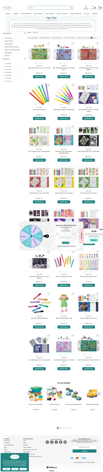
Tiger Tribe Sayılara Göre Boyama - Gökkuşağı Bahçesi (64, 152)
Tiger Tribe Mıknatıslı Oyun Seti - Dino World (89, 360)
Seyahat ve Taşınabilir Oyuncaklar (12, 49)
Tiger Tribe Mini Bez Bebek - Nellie (63, 318)
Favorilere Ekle (48, 43)
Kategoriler (7, 33)
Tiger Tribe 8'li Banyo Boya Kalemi (64, 276)
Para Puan (25, 445)
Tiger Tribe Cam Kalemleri (39, 109)
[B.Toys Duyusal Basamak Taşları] (54, 393)
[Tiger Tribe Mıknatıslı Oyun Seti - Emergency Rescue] (64, 52)
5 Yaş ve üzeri (8, 75)
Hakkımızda (7, 440)
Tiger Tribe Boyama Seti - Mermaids (64, 193)
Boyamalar (7, 55)
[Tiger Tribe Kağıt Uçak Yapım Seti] (88, 303)
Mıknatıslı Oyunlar (9, 41)
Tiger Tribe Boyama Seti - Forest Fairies (39, 193)
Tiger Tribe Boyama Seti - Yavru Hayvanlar (39, 360)
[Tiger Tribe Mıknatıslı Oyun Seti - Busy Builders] (88, 52)
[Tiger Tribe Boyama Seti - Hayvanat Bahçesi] (39, 136)
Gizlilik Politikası (27, 451)
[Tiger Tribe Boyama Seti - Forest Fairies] (39, 177)
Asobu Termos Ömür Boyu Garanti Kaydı (32, 456)
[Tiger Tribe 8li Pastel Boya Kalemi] (39, 303)
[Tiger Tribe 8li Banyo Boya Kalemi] (64, 261)
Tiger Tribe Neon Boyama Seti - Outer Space (89, 151)
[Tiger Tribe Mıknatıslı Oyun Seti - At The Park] (39, 52)
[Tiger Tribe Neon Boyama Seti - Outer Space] (88, 136)
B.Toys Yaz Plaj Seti (36, 404)
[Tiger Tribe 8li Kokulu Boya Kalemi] (88, 261)
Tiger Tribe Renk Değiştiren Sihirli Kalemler (63, 109)
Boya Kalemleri (8, 52)
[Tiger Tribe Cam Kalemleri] (39, 94)
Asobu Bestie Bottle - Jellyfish (92, 404)
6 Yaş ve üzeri (8, 78)
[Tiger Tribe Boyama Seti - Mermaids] (64, 177)
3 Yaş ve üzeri (8, 69)
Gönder (84, 451)
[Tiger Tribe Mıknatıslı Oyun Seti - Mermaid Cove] (64, 344)
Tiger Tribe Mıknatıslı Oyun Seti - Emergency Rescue (64, 68)
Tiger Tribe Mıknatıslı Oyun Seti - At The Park (39, 67)
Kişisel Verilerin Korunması (29, 454)
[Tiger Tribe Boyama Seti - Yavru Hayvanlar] (39, 344)
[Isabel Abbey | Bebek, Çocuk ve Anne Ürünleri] (7, 8)
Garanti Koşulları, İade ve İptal (30, 449)
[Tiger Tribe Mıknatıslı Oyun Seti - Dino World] (88, 344)
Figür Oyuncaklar (8, 38)
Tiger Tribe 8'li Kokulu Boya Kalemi (88, 276)
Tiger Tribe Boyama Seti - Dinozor (88, 193)
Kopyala (94, 240)
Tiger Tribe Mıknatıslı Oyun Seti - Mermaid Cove (64, 360)
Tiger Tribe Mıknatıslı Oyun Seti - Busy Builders (88, 68)
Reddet (14, 469)
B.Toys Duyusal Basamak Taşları (54, 404)
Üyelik (24, 440)
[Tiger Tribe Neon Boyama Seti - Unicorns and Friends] (39, 219)
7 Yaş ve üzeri (8, 81)
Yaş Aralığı (6, 59)
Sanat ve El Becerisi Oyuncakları (12, 46)
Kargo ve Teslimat (27, 447)
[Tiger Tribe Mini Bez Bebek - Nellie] (64, 303)
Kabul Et (6, 469)
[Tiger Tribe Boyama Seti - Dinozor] (88, 177)
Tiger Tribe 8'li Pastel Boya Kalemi (39, 318)
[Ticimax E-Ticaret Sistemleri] (51, 471)
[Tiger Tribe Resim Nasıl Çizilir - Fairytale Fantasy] (88, 94)
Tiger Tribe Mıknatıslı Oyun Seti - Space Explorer (39, 277)
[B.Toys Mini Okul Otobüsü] (73, 393)
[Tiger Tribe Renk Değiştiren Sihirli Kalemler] (64, 94)
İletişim (6, 449)
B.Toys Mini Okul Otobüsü (73, 404)
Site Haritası (7, 442)
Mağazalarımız (7, 451)
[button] (36, 63)
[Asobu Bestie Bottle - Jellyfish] (92, 393)
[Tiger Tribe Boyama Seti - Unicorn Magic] (64, 219)
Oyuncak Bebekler (9, 43)
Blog (5, 447)
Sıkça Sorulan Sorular (9, 445)
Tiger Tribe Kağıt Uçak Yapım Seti (88, 318)
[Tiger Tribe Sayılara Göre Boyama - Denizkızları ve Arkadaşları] (88, 219)
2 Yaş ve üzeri (8, 66)
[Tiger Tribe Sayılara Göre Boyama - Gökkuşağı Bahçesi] (64, 136)
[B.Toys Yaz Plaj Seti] (35, 393)
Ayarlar (23, 469)
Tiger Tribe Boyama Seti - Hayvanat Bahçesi (39, 151)
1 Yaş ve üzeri (8, 63)
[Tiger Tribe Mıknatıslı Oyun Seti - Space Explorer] (39, 261)
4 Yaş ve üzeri (8, 72)
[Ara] (71, 7)
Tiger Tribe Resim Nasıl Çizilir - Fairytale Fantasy (88, 110)
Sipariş (24, 442)
